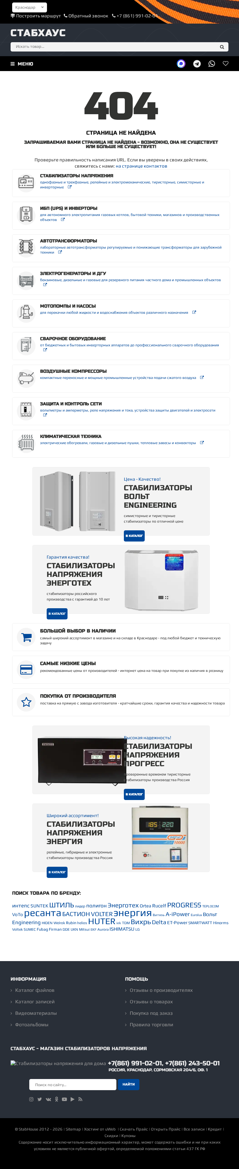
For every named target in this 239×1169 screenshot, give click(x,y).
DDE (66, 929)
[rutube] (73, 1099)
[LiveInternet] (119, 1161)
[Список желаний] (225, 63)
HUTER (101, 921)
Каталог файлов (34, 990)
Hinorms (220, 922)
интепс (21, 905)
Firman (55, 929)
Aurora (103, 929)
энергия (133, 912)
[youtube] (64, 1099)
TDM (126, 923)
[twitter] (39, 1099)
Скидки (111, 1135)
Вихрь (141, 922)
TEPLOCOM (210, 906)
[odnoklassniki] (56, 1099)
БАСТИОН (76, 913)
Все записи (194, 1129)
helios (82, 923)
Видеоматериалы (36, 1013)
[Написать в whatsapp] (212, 63)
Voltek (17, 929)
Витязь (159, 915)
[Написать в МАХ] (181, 63)
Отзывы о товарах (151, 1002)
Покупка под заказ (151, 1013)
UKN (74, 929)
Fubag (42, 929)
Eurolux (196, 915)
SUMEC (30, 929)
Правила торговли (151, 1024)
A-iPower (178, 914)
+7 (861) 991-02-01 (137, 15)
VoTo (17, 914)
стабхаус (38, 32)
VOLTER (102, 913)
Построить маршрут (38, 15)
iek (118, 923)
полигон (96, 905)
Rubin (71, 922)
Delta (159, 922)
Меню (24, 64)
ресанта (42, 912)
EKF (93, 929)
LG (137, 929)
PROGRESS (184, 905)
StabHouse (28, 1129)
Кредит (215, 1129)
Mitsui (84, 929)
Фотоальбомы (32, 1024)
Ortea (145, 905)
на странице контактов (141, 166)
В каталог (134, 536)
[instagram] (31, 1099)
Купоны (128, 1135)
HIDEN (47, 923)
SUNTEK (39, 905)
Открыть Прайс (165, 1129)
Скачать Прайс (134, 1129)
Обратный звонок (88, 15)
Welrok (59, 923)
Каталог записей (35, 1002)
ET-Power (177, 922)
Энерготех (123, 905)
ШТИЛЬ (61, 905)
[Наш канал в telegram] (197, 63)
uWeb (110, 1129)
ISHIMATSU (122, 929)
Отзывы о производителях (161, 990)
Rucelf (159, 906)
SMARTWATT (200, 922)
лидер (80, 906)
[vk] (48, 1099)
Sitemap (73, 1129)
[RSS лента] (80, 1099)
